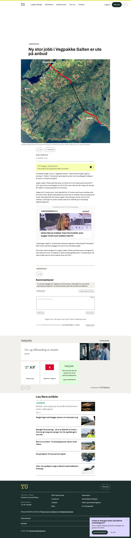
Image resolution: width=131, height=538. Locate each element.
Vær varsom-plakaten (49, 512)
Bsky (53, 506)
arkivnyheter (34, 44)
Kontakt (24, 523)
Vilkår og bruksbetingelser (91, 502)
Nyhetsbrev (86, 495)
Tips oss (105, 487)
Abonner (117, 5)
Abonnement (26, 518)
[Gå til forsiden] (23, 4)
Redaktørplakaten (66, 512)
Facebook (55, 499)
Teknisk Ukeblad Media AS (37, 531)
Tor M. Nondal (26, 505)
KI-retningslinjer (87, 506)
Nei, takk (113, 532)
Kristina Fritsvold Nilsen (29, 497)
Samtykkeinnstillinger (89, 499)
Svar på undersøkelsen (99, 532)
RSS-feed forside (57, 495)
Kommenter (51, 149)
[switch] (92, 167)
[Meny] (124, 4)
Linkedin (54, 502)
